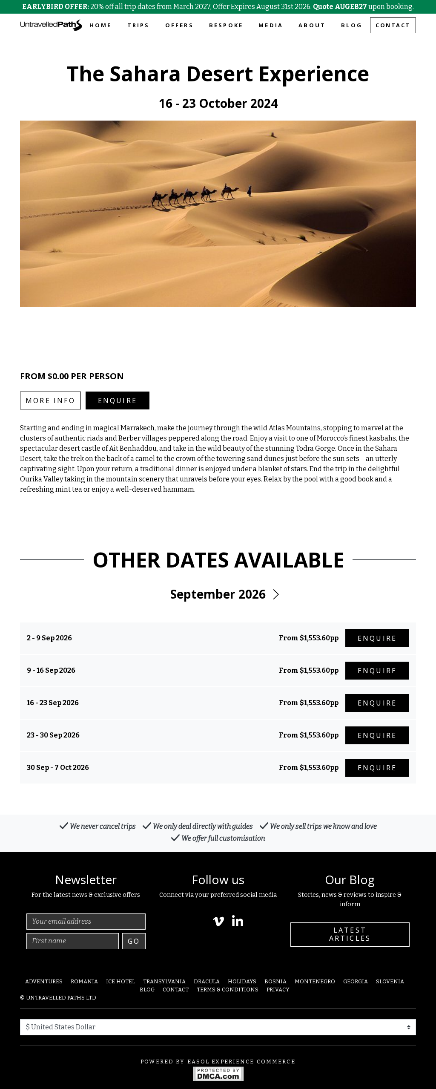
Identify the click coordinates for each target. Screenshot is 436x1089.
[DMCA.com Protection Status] (218, 1073)
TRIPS (138, 25)
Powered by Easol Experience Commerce (218, 1061)
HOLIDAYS (242, 981)
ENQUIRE (117, 400)
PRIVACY (278, 989)
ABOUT (312, 25)
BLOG (351, 25)
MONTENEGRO (315, 981)
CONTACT (393, 25)
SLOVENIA (390, 981)
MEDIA (270, 25)
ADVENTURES (44, 981)
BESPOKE (226, 25)
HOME (100, 25)
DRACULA (207, 981)
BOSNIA (275, 981)
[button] (275, 594)
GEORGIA (355, 981)
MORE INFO (50, 400)
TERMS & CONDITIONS (227, 989)
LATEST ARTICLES (350, 934)
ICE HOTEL (120, 981)
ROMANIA (84, 981)
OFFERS (179, 25)
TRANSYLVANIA (164, 981)
